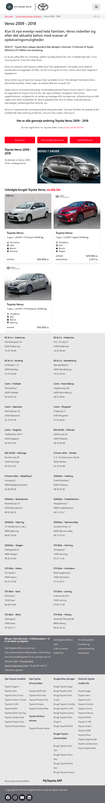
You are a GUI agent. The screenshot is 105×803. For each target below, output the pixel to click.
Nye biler (9, 16)
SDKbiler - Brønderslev (16, 499)
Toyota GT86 (84, 730)
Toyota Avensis (85, 712)
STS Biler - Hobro (13, 568)
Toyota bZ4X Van (37, 691)
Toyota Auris (84, 699)
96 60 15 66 (10, 604)
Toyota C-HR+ (12, 704)
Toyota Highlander (87, 739)
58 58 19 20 (10, 443)
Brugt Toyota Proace (64, 772)
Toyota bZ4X (11, 708)
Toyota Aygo (84, 691)
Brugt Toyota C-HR (63, 708)
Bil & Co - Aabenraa (15, 337)
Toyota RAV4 (84, 717)
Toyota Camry (85, 708)
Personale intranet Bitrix (17, 781)
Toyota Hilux (84, 734)
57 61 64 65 (59, 420)
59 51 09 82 (59, 396)
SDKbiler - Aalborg (63, 476)
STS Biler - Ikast (12, 591)
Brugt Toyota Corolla (64, 704)
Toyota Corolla (85, 704)
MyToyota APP (52, 780)
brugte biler (27, 661)
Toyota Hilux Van (37, 695)
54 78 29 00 (59, 466)
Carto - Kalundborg (64, 383)
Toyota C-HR (84, 721)
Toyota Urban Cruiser (16, 699)
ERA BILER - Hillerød (64, 429)
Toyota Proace (36, 704)
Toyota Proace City (14, 721)
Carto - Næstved (13, 406)
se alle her (53, 189)
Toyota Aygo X (12, 686)
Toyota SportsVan (87, 748)
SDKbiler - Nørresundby (66, 522)
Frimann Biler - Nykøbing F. (19, 476)
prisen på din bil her (73, 127)
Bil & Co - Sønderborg (65, 360)
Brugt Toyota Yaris (63, 691)
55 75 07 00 (10, 420)
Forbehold (83, 653)
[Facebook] (8, 797)
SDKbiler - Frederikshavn (66, 499)
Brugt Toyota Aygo (63, 686)
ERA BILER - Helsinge (15, 453)
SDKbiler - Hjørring (14, 522)
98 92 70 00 (10, 535)
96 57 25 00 (10, 581)
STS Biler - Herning (63, 545)
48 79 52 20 (10, 466)
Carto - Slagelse (13, 429)
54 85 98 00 (10, 489)
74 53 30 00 (10, 350)
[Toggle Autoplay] (98, 151)
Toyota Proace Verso (15, 726)
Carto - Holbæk (13, 383)
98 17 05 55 (59, 535)
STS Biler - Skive (13, 614)
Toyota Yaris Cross (14, 695)
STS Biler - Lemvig (63, 591)
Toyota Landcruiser (14, 717)
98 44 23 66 (10, 558)
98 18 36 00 (59, 489)
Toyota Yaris (11, 691)
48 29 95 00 (59, 443)
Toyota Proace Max (38, 708)
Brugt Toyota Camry (64, 712)
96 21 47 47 (59, 512)
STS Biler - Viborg (62, 614)
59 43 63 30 (10, 396)
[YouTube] (22, 797)
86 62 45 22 (59, 627)
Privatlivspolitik (86, 639)
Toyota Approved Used (16, 665)
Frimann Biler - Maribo (65, 453)
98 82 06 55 (10, 512)
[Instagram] (15, 797)
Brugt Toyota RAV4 (63, 726)
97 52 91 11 (10, 627)
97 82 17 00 (59, 604)
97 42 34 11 (59, 581)
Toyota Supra (84, 726)
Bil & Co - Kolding (14, 360)
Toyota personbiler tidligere (28, 16)
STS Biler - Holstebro (64, 568)
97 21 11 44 (59, 558)
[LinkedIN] (29, 797)
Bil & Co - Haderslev (64, 337)
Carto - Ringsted (62, 406)
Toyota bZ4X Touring (15, 712)
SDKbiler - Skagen (14, 545)
